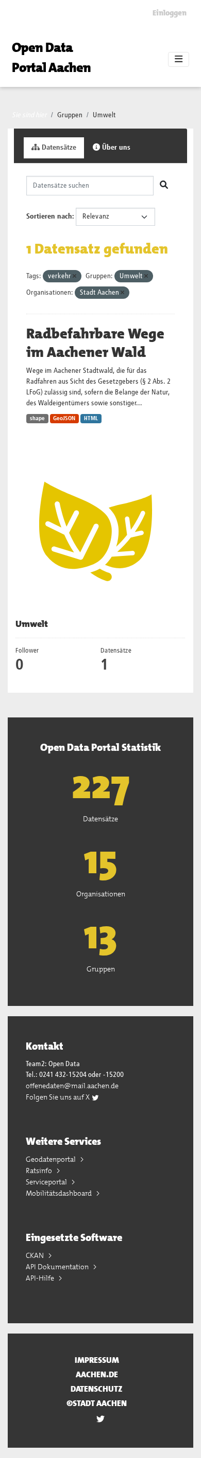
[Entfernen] (74, 276)
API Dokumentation (58, 1266)
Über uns (115, 147)
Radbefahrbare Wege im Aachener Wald (95, 343)
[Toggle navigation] (178, 59)
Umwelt (104, 115)
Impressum (97, 1360)
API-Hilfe (41, 1278)
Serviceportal (47, 1181)
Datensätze (58, 147)
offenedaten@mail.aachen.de (72, 1085)
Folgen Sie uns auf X (58, 1097)
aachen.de (97, 1374)
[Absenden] (164, 185)
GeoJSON (64, 418)
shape (37, 418)
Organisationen (100, 893)
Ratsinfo (40, 1170)
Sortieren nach (49, 216)
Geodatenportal (51, 1159)
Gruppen (69, 115)
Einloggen (170, 13)
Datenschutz (97, 1388)
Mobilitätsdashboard (59, 1193)
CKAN (35, 1255)
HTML (91, 418)
